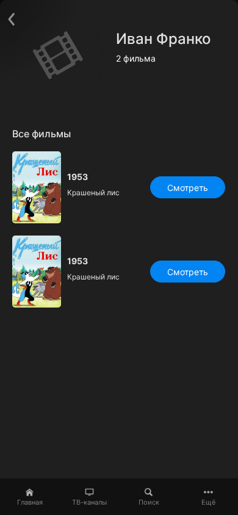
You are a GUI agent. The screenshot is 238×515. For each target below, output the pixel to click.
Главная (30, 502)
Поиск (149, 502)
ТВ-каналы (89, 502)
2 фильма (136, 58)
